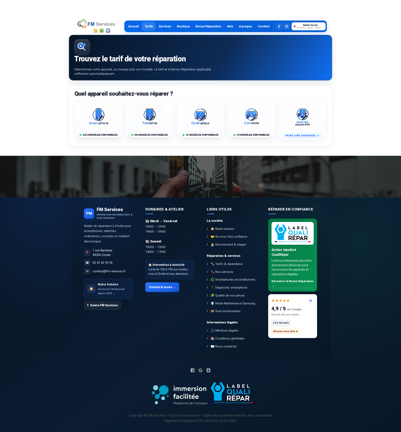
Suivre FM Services (102, 305)
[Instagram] (286, 26)
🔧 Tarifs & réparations (227, 264)
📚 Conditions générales (227, 338)
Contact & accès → (162, 287)
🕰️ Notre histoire (222, 229)
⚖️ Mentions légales (225, 330)
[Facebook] (278, 26)
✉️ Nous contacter (224, 346)
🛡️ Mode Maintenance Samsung (233, 303)
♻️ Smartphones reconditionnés (233, 279)
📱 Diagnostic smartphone (229, 287)
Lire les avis (281, 322)
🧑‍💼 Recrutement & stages (228, 244)
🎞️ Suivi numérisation (225, 311)
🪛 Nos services (222, 272)
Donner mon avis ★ (285, 331)
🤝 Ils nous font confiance (229, 236)
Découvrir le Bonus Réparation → (292, 283)
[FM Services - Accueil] (96, 26)
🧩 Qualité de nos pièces (228, 295)
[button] (309, 26)
